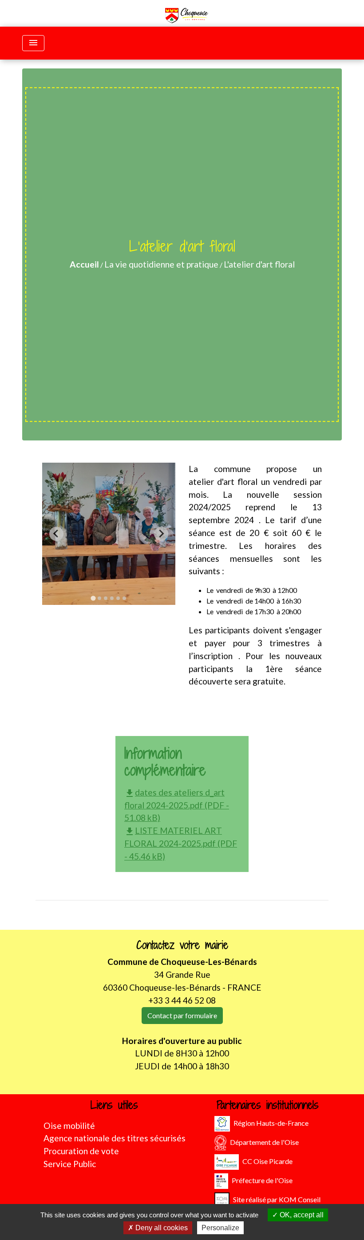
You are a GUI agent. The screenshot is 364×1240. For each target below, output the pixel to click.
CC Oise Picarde (267, 1160)
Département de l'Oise (264, 1141)
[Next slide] (161, 534)
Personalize (220, 1228)
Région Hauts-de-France (271, 1122)
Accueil (84, 264)
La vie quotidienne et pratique (161, 264)
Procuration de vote (81, 1151)
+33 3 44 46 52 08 (182, 1000)
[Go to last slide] (56, 534)
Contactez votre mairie (182, 945)
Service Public (70, 1164)
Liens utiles (114, 1105)
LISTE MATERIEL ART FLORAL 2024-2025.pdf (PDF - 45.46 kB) (180, 843)
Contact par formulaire (182, 1015)
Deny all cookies (161, 1228)
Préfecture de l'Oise (262, 1180)
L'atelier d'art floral (259, 264)
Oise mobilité (69, 1125)
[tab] (93, 598)
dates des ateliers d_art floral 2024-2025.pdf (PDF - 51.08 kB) (176, 805)
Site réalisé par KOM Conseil (276, 1199)
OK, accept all (301, 1215)
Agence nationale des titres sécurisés (115, 1138)
